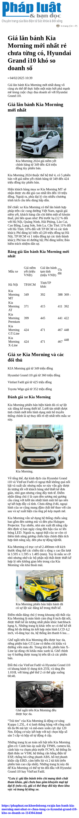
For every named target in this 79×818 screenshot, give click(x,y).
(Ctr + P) (69, 26)
